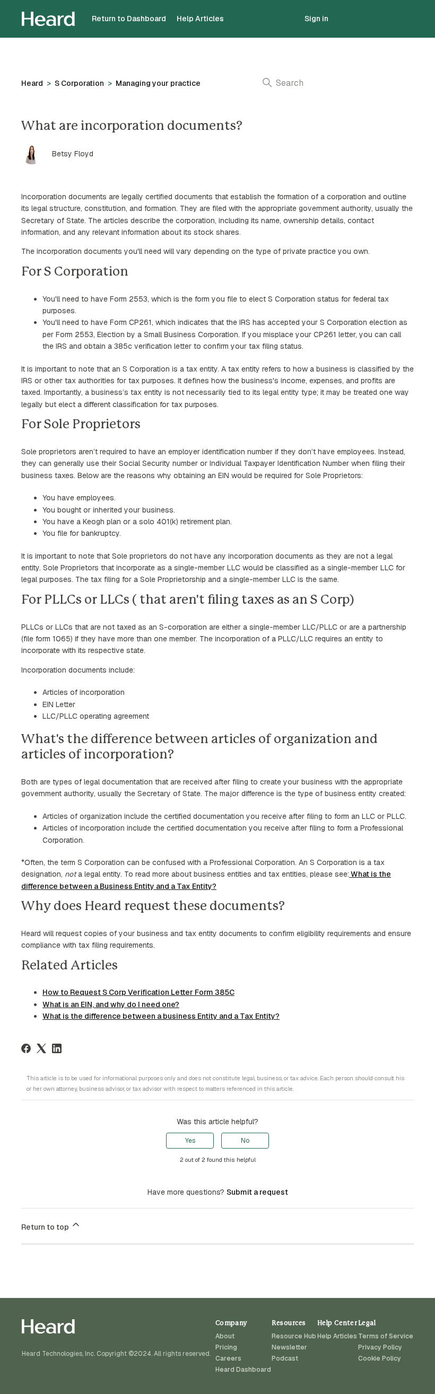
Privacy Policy (380, 1347)
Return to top (46, 1227)
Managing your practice (158, 83)
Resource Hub (294, 1336)
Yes (190, 1140)
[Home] (48, 19)
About (224, 1336)
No (245, 1140)
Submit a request (257, 1192)
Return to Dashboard (129, 18)
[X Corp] (41, 1048)
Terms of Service (385, 1336)
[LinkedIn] (57, 1048)
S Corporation (79, 83)
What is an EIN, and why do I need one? (110, 1004)
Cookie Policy (379, 1358)
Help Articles (200, 18)
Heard (32, 83)
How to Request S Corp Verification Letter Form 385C (138, 992)
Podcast (285, 1358)
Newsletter (289, 1347)
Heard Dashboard (243, 1369)
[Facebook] (26, 1048)
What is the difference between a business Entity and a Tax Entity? (161, 1016)
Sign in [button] (316, 18)
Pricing (226, 1347)
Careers (228, 1358)
